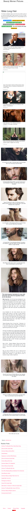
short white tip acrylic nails (8, 24)
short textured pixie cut (20, 24)
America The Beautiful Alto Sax (8, 468)
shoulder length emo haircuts (18, 20)
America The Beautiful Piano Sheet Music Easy (11, 446)
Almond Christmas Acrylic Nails (8, 458)
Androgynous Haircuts (6, 480)
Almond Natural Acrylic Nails (7, 465)
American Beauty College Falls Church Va (10, 475)
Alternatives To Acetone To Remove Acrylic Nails (12, 485)
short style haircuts (7, 20)
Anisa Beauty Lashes (6, 473)
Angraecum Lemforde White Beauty (9, 456)
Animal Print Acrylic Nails (7, 483)
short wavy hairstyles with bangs (19, 26)
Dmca (4, 508)
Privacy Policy (16, 508)
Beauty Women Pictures (13, 1)
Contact (9, 508)
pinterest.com (8, 440)
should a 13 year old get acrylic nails (14, 22)
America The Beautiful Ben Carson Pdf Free (11, 488)
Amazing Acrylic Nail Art (6, 493)
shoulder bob (14, 28)
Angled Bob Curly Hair (6, 478)
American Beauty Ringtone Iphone (9, 490)
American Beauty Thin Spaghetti (8, 463)
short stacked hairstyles (7, 26)
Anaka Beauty (4, 453)
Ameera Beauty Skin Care (7, 461)
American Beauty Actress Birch (8, 451)
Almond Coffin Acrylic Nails (7, 448)
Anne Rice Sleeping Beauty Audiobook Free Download (13, 470)
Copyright (23, 508)
